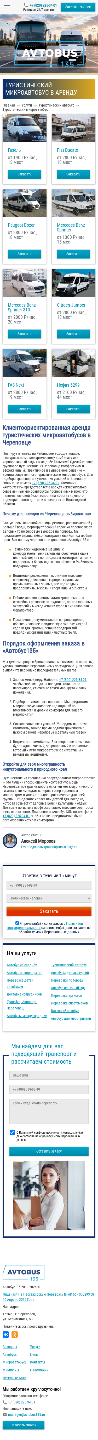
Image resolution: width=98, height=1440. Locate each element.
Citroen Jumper (71, 305)
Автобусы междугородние (27, 1016)
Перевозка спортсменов (69, 1003)
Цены (34, 1354)
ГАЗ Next (16, 385)
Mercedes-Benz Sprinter (71, 227)
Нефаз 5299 (68, 385)
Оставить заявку (49, 1151)
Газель (14, 150)
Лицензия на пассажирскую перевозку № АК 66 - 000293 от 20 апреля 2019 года (48, 1297)
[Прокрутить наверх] (17, 1428)
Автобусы (10, 1354)
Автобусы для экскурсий (70, 973)
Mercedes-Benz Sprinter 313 (22, 307)
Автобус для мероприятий (71, 1018)
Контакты (37, 1362)
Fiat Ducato (67, 150)
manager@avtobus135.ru (26, 1414)
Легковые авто (14, 1378)
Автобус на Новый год (68, 988)
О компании (39, 1370)
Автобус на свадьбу (22, 965)
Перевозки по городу (67, 980)
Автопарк (10, 1347)
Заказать (25, 174)
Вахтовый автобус (65, 1011)
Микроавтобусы (15, 1362)
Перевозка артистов (66, 995)
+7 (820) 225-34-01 (43, 5)
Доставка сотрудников (24, 994)
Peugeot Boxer (21, 225)
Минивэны (11, 1370)
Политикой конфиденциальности (41, 1132)
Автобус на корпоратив (24, 973)
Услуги (35, 1347)
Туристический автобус (69, 965)
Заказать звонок (78, 7)
